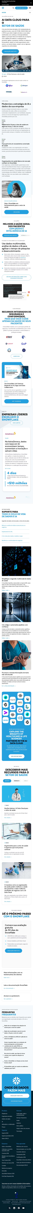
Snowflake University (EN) (23, 1159)
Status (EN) (4, 1138)
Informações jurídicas (16, 1204)
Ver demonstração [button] (16, 1101)
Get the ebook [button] (16, 401)
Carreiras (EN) (5, 1153)
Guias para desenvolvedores (23, 1162)
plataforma (23, 257)
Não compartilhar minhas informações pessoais (20, 1202)
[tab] (10, 235)
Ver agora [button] (16, 212)
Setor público (19, 1125)
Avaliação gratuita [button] (21, 8)
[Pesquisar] (13, 8)
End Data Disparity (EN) (8, 1176)
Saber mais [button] (16, 356)
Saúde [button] (4, 12)
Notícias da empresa (7, 1168)
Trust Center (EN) (6, 1160)
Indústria (18, 1123)
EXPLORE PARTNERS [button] (16, 756)
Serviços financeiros (21, 1117)
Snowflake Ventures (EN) (8, 1173)
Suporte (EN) (5, 1133)
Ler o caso (7, 468)
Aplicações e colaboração (8, 1124)
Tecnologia (19, 1131)
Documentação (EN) (21, 1165)
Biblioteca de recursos (22, 1146)
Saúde (6, 438)
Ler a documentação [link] (8, 686)
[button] (31, 3)
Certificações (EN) (21, 1157)
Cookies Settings (6, 1202)
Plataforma (4, 1113)
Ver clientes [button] (16, 423)
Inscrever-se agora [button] (5, 4)
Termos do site (15, 1201)
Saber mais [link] (5, 590)
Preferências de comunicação (25, 1201)
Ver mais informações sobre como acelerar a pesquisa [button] (16, 277)
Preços (3, 1127)
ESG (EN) (4, 1171)
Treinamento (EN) (20, 1154)
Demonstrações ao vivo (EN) (23, 1149)
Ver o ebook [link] (7, 817)
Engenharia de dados (7, 1116)
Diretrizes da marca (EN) (8, 1162)
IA (2, 1121)
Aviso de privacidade (6, 1201)
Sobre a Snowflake (6, 1146)
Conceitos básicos (21, 1151)
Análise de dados (6, 1119)
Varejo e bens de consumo (23, 1128)
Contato (4, 1165)
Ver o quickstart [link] (7, 998)
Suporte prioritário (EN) (8, 1135)
